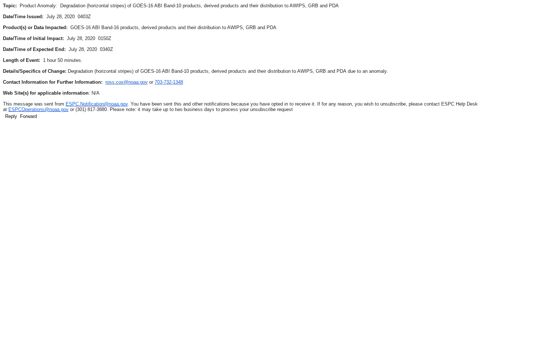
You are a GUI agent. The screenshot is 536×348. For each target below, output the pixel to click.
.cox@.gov (126, 82)
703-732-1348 (169, 82)
